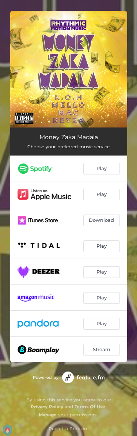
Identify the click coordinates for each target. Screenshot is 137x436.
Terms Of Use (90, 406)
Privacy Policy (47, 406)
